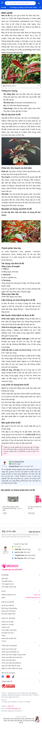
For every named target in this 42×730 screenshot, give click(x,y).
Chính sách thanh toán (9, 649)
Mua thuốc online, (19, 719)
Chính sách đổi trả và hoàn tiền (12, 657)
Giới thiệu (5, 578)
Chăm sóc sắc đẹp (7, 622)
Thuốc (4, 635)
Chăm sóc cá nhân (8, 624)
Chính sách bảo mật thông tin (11, 663)
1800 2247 (37, 595)
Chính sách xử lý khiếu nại (10, 652)
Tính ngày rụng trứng (9, 587)
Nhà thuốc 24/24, (8, 719)
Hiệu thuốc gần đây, (16, 721)
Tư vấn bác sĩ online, (29, 721)
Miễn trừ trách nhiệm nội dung (12, 668)
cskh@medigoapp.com (32, 597)
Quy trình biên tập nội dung (11, 666)
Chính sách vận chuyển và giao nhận (14, 655)
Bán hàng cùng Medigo (9, 608)
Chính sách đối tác (8, 605)
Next (39, 549)
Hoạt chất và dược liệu (9, 638)
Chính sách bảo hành (9, 660)
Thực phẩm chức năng (9, 630)
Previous (2, 549)
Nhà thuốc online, (30, 719)
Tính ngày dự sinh (8, 584)
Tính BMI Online (7, 581)
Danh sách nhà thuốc (9, 611)
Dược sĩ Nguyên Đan (16, 461)
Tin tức (4, 641)
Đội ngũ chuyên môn (8, 614)
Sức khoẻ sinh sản (7, 633)
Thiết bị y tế (5, 627)
